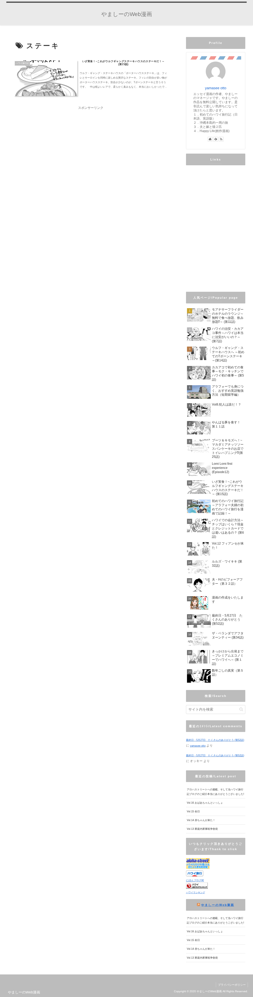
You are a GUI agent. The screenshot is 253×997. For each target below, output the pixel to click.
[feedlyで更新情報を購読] (215, 139)
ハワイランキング (195, 892)
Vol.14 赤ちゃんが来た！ (201, 820)
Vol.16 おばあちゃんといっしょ (205, 802)
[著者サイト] (210, 139)
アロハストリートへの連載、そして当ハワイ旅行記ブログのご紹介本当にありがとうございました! (215, 792)
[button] (241, 709)
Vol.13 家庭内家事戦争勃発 (202, 828)
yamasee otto (215, 88)
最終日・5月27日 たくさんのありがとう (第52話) (215, 739)
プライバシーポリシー (232, 984)
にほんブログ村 (195, 880)
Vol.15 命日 (193, 811)
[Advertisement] (91, 138)
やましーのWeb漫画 (217, 905)
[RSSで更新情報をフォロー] (221, 139)
